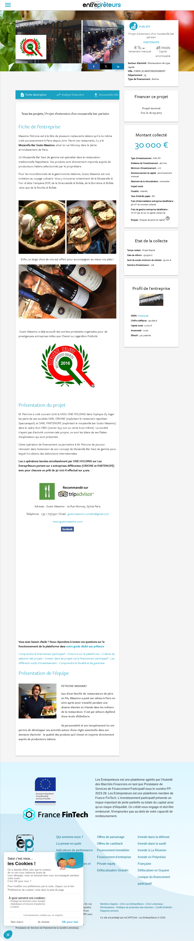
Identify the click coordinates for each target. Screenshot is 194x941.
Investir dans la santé (152, 843)
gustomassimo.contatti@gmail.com (88, 514)
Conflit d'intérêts (163, 907)
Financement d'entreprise (114, 857)
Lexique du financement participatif (154, 880)
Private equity (106, 863)
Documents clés (106, 94)
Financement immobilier (113, 850)
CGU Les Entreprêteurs (132, 904)
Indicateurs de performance (74, 850)
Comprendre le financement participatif (42, 654)
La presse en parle (68, 843)
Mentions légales (109, 904)
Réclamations (107, 907)
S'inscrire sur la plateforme (83, 654)
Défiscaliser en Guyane (153, 870)
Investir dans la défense (154, 837)
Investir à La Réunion (152, 850)
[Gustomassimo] (67, 530)
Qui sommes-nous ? (69, 837)
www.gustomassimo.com (67, 521)
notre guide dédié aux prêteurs (85, 646)
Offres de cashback (110, 843)
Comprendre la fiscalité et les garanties (82, 663)
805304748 (143, 315)
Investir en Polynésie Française (152, 860)
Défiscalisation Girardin (112, 870)
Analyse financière (70, 94)
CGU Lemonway (154, 904)
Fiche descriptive (33, 94)
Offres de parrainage (110, 837)
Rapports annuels (109, 911)
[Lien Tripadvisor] (67, 498)
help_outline (167, 218)
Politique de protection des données (134, 907)
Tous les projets (32, 113)
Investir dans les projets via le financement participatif (76, 658)
